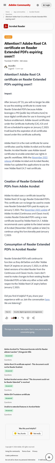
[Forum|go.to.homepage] (20, 5)
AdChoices (43, 460)
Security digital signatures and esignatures (28, 312)
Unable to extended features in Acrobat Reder (22, 406)
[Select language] (38, 5)
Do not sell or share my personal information (20, 460)
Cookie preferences (11, 455)
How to (8, 312)
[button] (4, 6)
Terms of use (26, 451)
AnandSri (11, 66)
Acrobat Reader (34, 12)
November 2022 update (36, 209)
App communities (19, 12)
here (47, 299)
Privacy (34, 451)
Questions (9, 14)
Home (8, 12)
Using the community (12, 451)
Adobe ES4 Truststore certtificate (17, 394)
